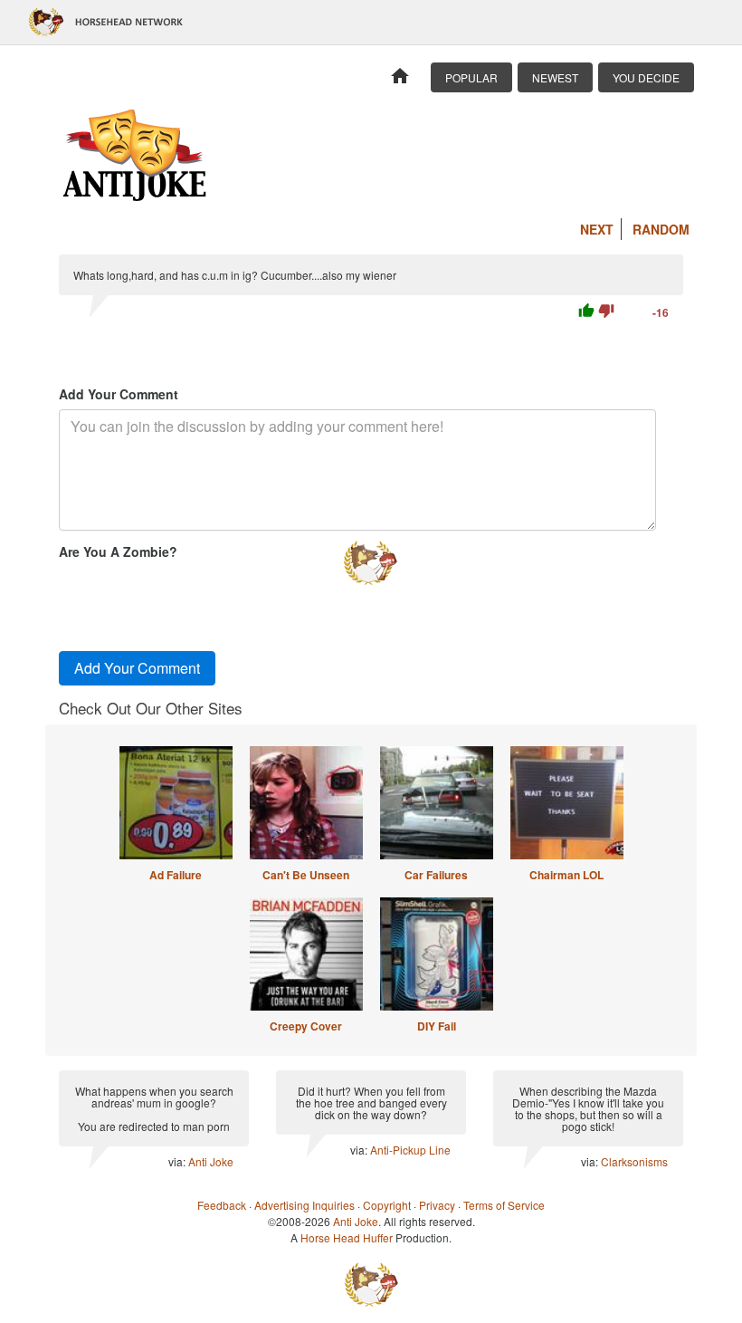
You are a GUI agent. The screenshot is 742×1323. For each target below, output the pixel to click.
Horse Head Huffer (346, 1237)
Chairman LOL (566, 875)
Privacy (437, 1205)
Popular (471, 77)
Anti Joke (210, 1161)
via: (178, 1161)
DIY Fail (436, 1026)
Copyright (387, 1205)
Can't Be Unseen (305, 875)
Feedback (221, 1205)
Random (661, 229)
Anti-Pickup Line (410, 1149)
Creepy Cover (306, 1026)
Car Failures (436, 875)
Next (597, 229)
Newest (555, 77)
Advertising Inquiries (304, 1205)
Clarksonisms (634, 1161)
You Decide (646, 77)
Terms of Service (504, 1205)
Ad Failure (175, 875)
